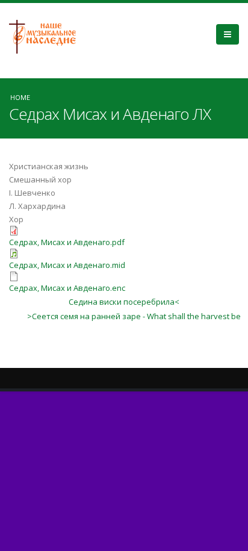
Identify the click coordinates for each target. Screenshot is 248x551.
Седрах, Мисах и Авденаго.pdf (67, 242)
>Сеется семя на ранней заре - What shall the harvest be (134, 316)
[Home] (47, 35)
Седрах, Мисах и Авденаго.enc (67, 287)
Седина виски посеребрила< (124, 301)
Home (20, 97)
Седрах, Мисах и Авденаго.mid (67, 265)
